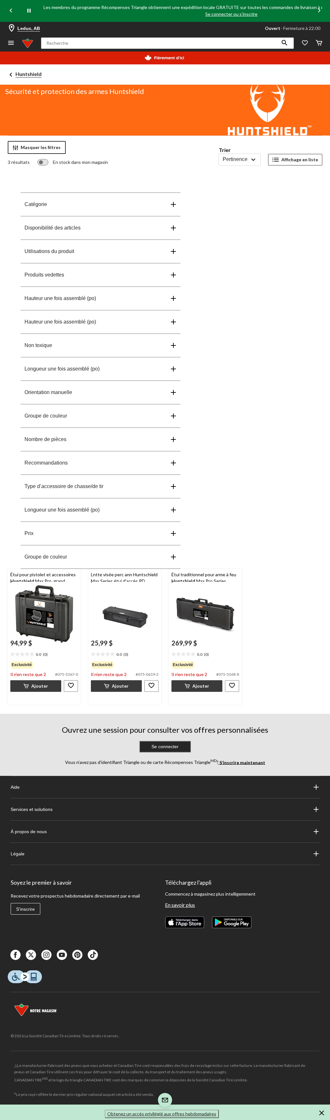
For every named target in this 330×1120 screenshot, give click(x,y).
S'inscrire (25, 909)
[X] (31, 955)
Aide (15, 787)
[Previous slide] (11, 11)
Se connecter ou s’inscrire (231, 14)
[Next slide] (319, 11)
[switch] (72, 162)
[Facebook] (15, 955)
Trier (225, 150)
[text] (44, 654)
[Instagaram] (46, 955)
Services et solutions (32, 809)
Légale (17, 853)
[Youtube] (62, 955)
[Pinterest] (77, 955)
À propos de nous (29, 831)
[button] (284, 43)
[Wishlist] (305, 43)
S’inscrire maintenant (241, 762)
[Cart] (319, 43)
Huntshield (28, 74)
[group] (44, 665)
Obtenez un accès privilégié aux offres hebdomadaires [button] (161, 1113)
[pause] (29, 11)
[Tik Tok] (93, 955)
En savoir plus (180, 905)
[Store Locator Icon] (11, 28)
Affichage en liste (299, 159)
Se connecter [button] (165, 746)
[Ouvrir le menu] (11, 43)
